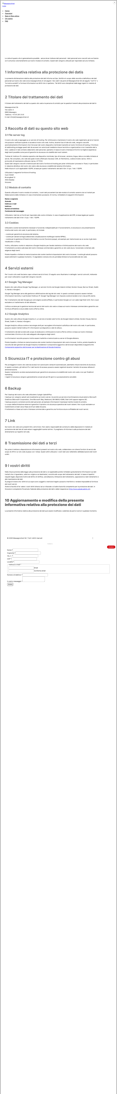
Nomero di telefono (14, 575)
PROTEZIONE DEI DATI (101, 538)
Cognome (11, 553)
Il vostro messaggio (14, 581)
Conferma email (39, 571)
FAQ (6, 21)
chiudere (111, 547)
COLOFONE (88, 538)
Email (36, 568)
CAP (9, 559)
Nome (10, 550)
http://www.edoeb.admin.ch (79, 489)
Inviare (10, 584)
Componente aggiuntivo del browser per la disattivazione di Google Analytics (33, 347)
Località (10, 562)
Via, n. (10, 556)
